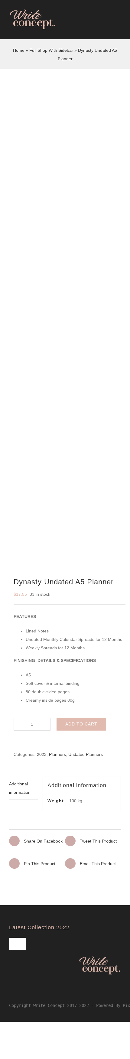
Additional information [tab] (20, 788)
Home (18, 50)
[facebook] (11, 992)
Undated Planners (85, 754)
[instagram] (20, 992)
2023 (42, 754)
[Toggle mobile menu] (118, 27)
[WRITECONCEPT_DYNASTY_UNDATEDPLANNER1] (65, 330)
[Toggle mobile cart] (107, 27)
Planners (57, 754)
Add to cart (81, 724)
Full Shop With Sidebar (51, 50)
